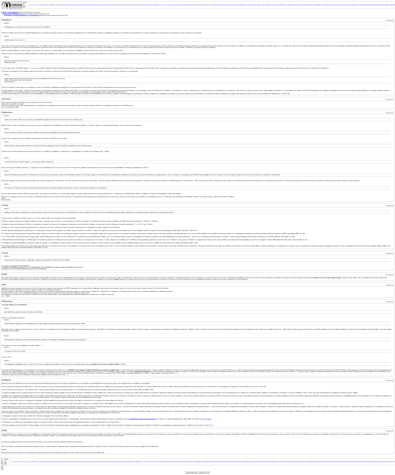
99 (215, 4)
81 (180, 4)
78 (174, 4)
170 (378, 461)
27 (74, 4)
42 (104, 4)
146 (335, 4)
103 (225, 4)
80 (178, 4)
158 (366, 4)
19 (59, 4)
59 (137, 4)
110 (243, 4)
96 (209, 4)
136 (309, 4)
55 (129, 4)
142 (324, 4)
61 (141, 4)
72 (162, 4)
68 (154, 4)
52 (123, 4)
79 (176, 4)
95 (207, 4)
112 (248, 4)
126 (283, 4)
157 (363, 4)
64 (147, 4)
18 (57, 4)
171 (381, 461)
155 (358, 4)
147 (337, 4)
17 (55, 4)
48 (115, 4)
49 (117, 4)
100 (218, 4)
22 (65, 4)
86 (190, 4)
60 (139, 4)
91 (199, 4)
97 (211, 4)
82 (182, 4)
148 (340, 4)
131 (296, 4)
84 (186, 4)
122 (273, 4)
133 (301, 4)
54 (127, 4)
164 (381, 4)
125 (281, 4)
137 (312, 4)
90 (197, 4)
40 (100, 4)
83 (184, 4)
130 (294, 4)
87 (192, 4)
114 (253, 4)
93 (203, 4)
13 (47, 4)
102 (223, 4)
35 (90, 4)
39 (98, 4)
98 (213, 4)
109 (241, 4)
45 (109, 4)
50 (119, 4)
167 (389, 4)
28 (76, 4)
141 (322, 4)
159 (368, 4)
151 (348, 4)
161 (373, 4)
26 (72, 4)
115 (255, 4)
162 (376, 4)
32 (84, 4)
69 (156, 4)
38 (96, 4)
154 (355, 4)
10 (41, 4)
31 (82, 4)
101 (220, 4)
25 (70, 4)
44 (108, 4)
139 (317, 4)
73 (164, 4)
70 (158, 4)
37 (94, 4)
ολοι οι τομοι (207, 419)
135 (306, 4)
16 (53, 4)
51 (121, 4)
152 (350, 4)
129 (291, 4)
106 (233, 4)
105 (230, 4)
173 (386, 461)
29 (78, 4)
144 (330, 4)
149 (342, 4)
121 (270, 4)
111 (246, 4)
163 (378, 4)
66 (151, 4)
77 (172, 4)
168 (391, 4)
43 (106, 4)
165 (384, 4)
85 (188, 4)
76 (170, 4)
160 (371, 4)
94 (205, 4)
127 (286, 4)
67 (152, 4)
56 (131, 4)
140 (319, 4)
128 (288, 4)
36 (92, 4)
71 (160, 4)
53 (125, 4)
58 (135, 4)
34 (88, 4)
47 (113, 4)
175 (391, 461)
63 (145, 4)
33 (86, 4)
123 (276, 4)
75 (168, 4)
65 (149, 4)
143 (327, 4)
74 (166, 4)
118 (263, 4)
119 (265, 4)
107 (236, 4)
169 (394, 4)
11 (43, 4)
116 (258, 4)
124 (278, 4)
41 (102, 4)
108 (238, 4)
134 (304, 4)
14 (49, 4)
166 (386, 4)
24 (68, 4)
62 (143, 4)
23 (66, 4)
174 (388, 461)
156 (360, 4)
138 (314, 4)
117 (260, 4)
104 (228, 4)
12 (45, 4)
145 (332, 4)
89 (195, 4)
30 (80, 4)
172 (383, 461)
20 (61, 4)
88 (194, 4)
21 (63, 4)
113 (251, 4)
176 (393, 461)
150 (345, 4)
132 (299, 4)
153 (353, 4)
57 (133, 4)
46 (111, 4)
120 (268, 4)
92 (201, 4)
